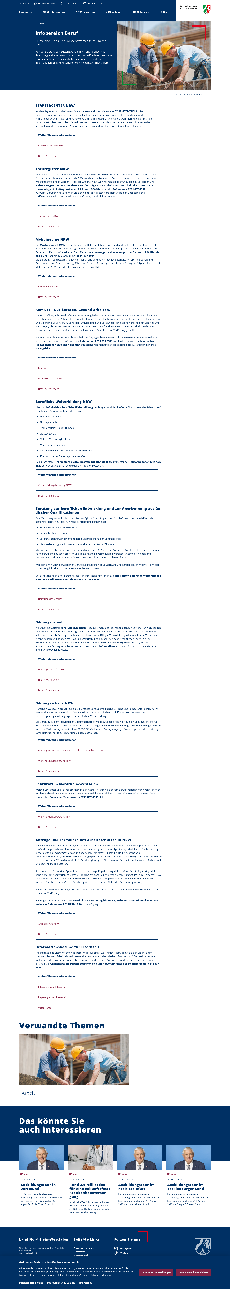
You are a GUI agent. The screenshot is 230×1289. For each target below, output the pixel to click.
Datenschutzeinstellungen (156, 1272)
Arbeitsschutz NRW (48, 923)
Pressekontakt (81, 1255)
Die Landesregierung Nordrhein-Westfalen (195, 9)
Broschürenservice (48, 156)
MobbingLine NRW (48, 286)
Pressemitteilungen (84, 1247)
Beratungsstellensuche (51, 598)
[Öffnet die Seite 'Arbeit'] (74, 1059)
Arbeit (28, 1093)
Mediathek (79, 1251)
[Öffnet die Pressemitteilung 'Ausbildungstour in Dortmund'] (41, 1157)
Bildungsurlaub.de (48, 679)
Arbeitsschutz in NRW (50, 378)
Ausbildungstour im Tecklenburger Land (185, 1186)
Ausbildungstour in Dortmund (38, 1186)
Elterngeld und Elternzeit (52, 987)
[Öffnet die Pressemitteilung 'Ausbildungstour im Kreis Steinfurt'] (139, 1157)
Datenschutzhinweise (31, 1282)
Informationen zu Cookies (61, 1282)
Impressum (85, 1282)
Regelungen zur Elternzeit (52, 997)
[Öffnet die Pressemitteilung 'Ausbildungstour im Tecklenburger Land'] (188, 1157)
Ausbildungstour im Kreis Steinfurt (136, 1186)
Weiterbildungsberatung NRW (55, 485)
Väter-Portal (45, 1007)
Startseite (40, 23)
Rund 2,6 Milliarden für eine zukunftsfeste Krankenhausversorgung (90, 1190)
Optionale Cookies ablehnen (193, 1272)
